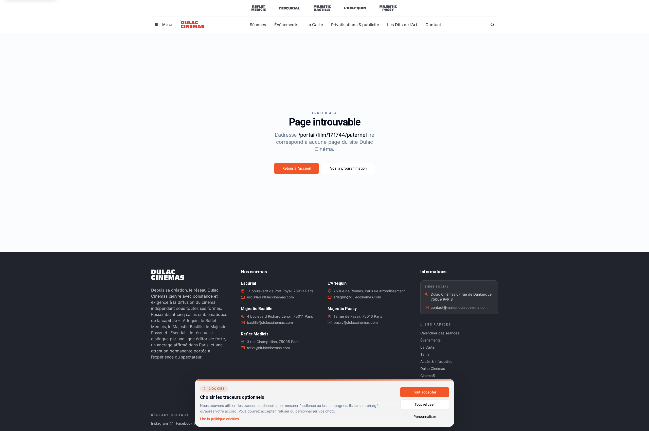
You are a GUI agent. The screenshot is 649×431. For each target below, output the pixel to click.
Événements (286, 24)
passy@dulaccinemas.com (356, 322)
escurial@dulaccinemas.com (270, 297)
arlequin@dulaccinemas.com (357, 297)
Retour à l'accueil (296, 168)
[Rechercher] (492, 24)
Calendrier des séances (439, 333)
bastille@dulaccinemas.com (270, 322)
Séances (258, 24)
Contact (433, 24)
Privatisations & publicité (355, 24)
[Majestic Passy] (388, 8)
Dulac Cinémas (432, 368)
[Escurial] (289, 8)
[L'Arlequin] (355, 8)
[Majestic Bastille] (322, 8)
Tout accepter (424, 392)
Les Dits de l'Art (402, 24)
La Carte (315, 24)
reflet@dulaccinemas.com (268, 348)
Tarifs (424, 354)
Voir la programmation (348, 168)
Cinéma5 (427, 375)
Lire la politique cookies (219, 419)
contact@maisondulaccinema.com (459, 307)
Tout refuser (424, 404)
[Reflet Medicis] (258, 8)
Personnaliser (424, 416)
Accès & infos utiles (436, 361)
